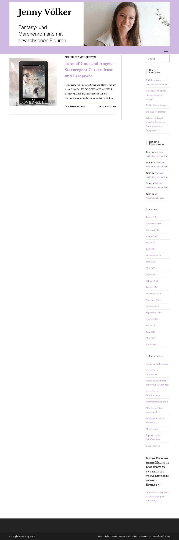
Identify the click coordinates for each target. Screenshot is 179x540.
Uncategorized (153, 445)
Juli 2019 (150, 325)
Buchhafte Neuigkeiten (80, 57)
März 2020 (151, 274)
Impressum (132, 536)
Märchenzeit (152, 428)
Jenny (114, 536)
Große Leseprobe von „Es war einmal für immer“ (156, 94)
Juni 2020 (150, 261)
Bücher (107, 536)
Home (99, 536)
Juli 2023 (150, 242)
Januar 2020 (151, 287)
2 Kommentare (76, 106)
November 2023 (153, 223)
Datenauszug (144, 536)
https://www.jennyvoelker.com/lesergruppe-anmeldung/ (157, 496)
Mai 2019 (150, 338)
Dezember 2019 (153, 293)
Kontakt (122, 536)
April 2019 (151, 344)
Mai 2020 (150, 268)
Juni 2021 (150, 249)
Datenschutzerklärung (161, 536)
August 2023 (152, 236)
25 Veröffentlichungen (156, 105)
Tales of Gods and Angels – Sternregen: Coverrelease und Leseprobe (90, 69)
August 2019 (152, 319)
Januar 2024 (151, 217)
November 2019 (153, 299)
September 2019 (153, 312)
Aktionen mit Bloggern (157, 363)
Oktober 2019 (152, 306)
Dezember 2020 (153, 255)
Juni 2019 (150, 331)
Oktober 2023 (152, 229)
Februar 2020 (152, 280)
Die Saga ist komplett (156, 111)
